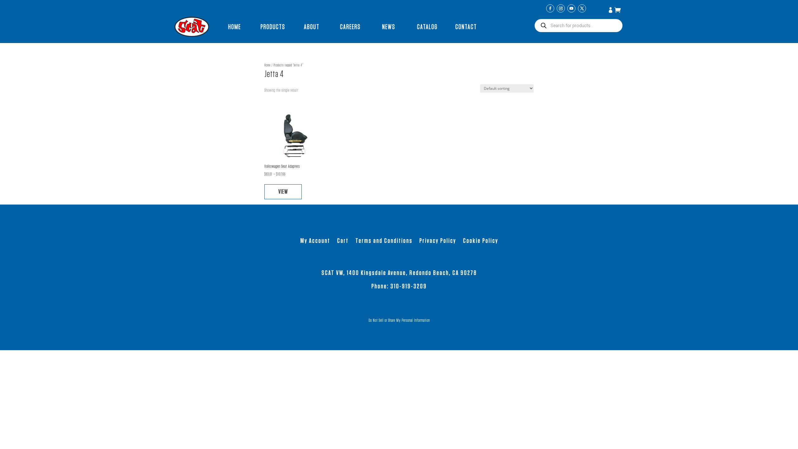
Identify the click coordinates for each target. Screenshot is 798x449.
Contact (466, 26)
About (312, 26)
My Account (611, 10)
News (388, 26)
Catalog (427, 26)
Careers (350, 26)
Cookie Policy (480, 241)
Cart (343, 241)
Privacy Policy (437, 241)
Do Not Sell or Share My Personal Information (399, 320)
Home (234, 26)
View (283, 192)
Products (273, 26)
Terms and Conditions (383, 241)
